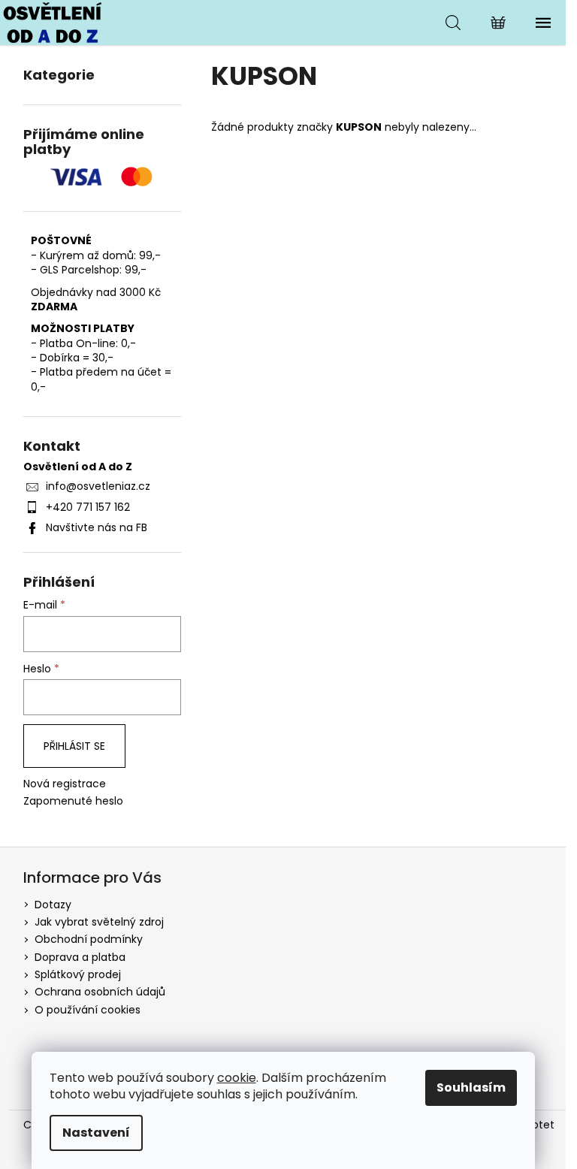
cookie (236, 1077)
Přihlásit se (74, 746)
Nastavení (96, 1132)
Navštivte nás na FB (96, 527)
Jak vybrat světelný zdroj (99, 921)
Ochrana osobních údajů (100, 991)
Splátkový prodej (78, 974)
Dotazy (53, 904)
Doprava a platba (80, 957)
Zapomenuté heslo (73, 801)
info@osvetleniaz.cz (98, 486)
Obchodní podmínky (89, 939)
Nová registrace (64, 784)
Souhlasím (471, 1087)
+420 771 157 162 (88, 507)
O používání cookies (87, 1009)
